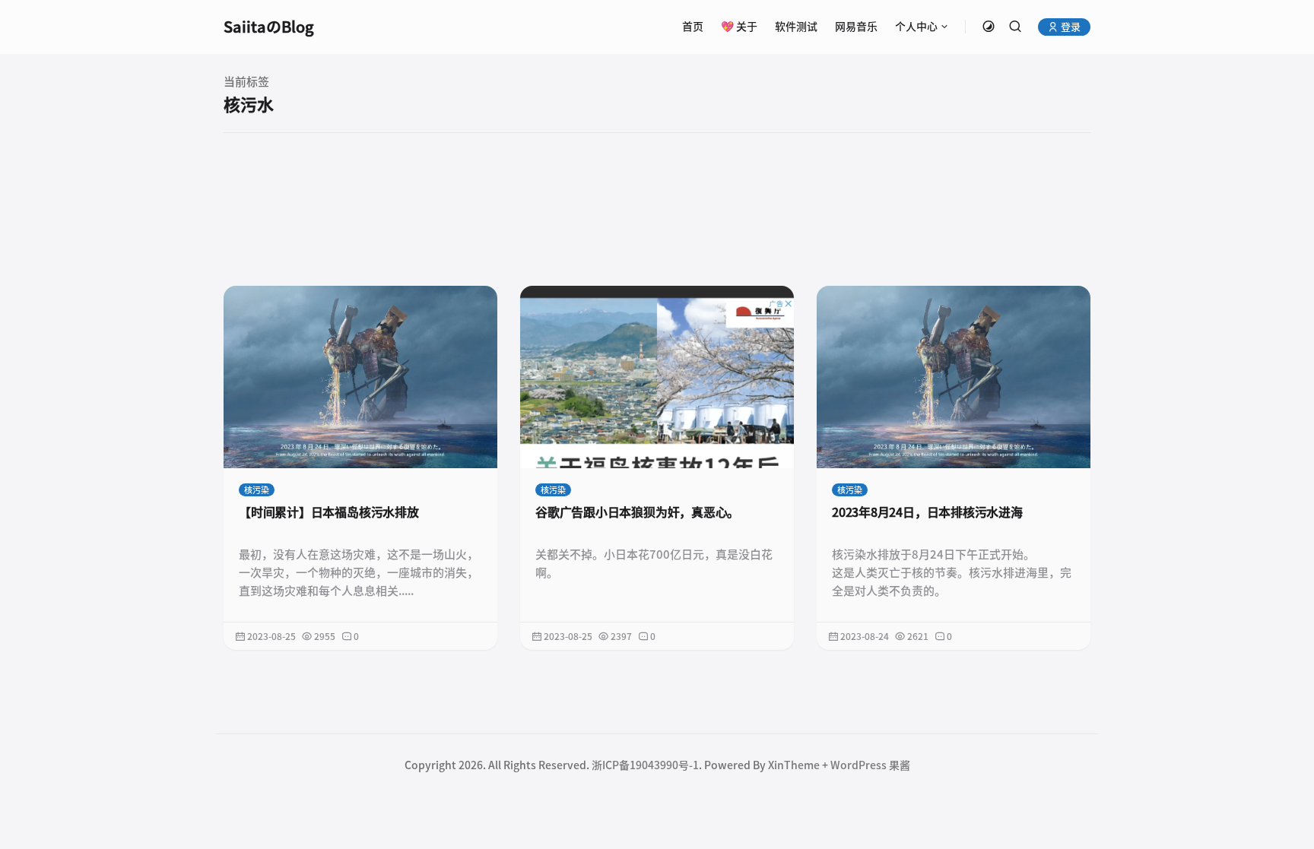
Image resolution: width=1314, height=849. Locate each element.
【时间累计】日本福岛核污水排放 (329, 512)
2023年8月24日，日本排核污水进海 (927, 512)
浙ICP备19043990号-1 (645, 765)
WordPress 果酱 (870, 765)
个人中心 (916, 26)
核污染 (256, 490)
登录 (1069, 27)
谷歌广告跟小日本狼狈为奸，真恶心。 (637, 512)
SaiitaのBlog (269, 26)
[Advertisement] (657, 208)
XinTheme (794, 765)
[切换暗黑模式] (988, 26)
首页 (692, 26)
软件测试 (796, 26)
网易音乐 (856, 26)
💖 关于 (739, 26)
